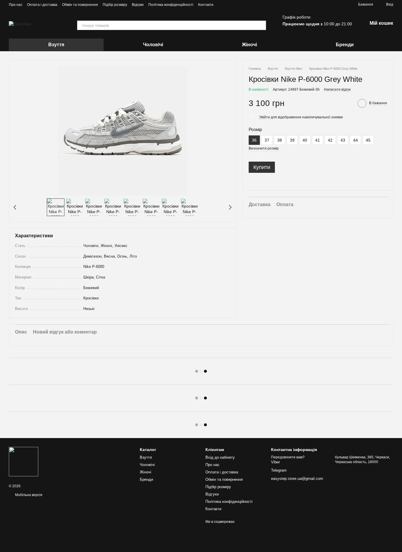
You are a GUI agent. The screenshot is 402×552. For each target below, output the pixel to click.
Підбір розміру (115, 5)
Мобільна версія (28, 495)
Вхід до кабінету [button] (220, 457)
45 (368, 140)
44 (355, 140)
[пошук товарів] (261, 25)
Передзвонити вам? (288, 457)
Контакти (205, 5)
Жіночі (249, 44)
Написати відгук (337, 90)
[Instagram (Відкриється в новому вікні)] (221, 4)
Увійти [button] (264, 117)
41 (317, 140)
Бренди (345, 44)
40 (305, 140)
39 (292, 140)
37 (267, 140)
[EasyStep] (23, 461)
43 (342, 140)
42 (330, 140)
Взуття (56, 44)
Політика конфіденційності (170, 5)
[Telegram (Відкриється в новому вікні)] (228, 4)
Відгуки (138, 5)
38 (279, 140)
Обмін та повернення (80, 5)
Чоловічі (153, 44)
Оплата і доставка (42, 5)
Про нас (15, 5)
